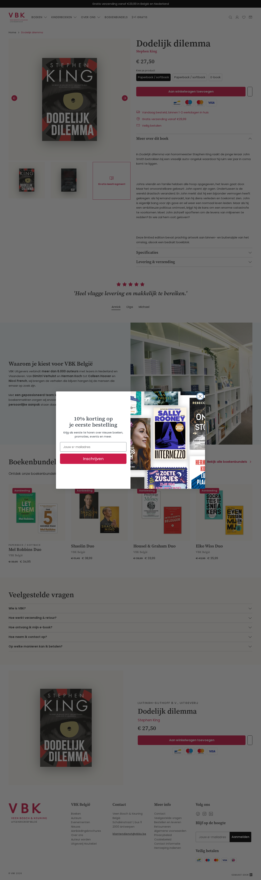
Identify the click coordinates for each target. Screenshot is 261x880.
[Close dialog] (200, 396)
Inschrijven (93, 458)
